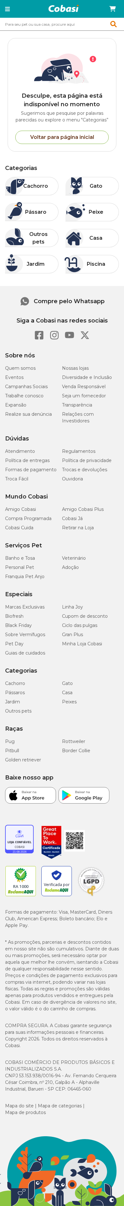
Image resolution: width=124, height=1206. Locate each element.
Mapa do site (19, 1106)
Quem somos (20, 368)
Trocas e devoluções (84, 470)
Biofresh (14, 616)
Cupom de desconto (85, 616)
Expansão (15, 405)
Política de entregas (27, 460)
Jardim (12, 702)
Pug (10, 741)
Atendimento (20, 451)
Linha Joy (72, 607)
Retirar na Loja (78, 528)
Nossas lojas (75, 368)
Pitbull (12, 750)
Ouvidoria (72, 479)
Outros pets (18, 711)
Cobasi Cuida (19, 528)
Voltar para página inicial (62, 137)
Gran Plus (72, 634)
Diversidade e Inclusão (87, 377)
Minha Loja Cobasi (82, 644)
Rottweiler (73, 741)
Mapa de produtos (25, 1112)
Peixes (69, 702)
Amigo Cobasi (20, 509)
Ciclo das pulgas (79, 625)
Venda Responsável (84, 386)
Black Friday (18, 625)
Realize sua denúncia (28, 414)
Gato (67, 683)
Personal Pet (19, 567)
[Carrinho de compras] (112, 9)
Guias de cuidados (25, 653)
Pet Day (14, 644)
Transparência (77, 405)
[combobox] (62, 24)
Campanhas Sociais (26, 386)
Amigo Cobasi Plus (83, 509)
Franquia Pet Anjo (25, 576)
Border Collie (76, 750)
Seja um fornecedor (84, 396)
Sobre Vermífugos (25, 634)
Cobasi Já (72, 518)
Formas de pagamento (31, 470)
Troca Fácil (16, 479)
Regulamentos (78, 451)
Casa (67, 692)
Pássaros (15, 692)
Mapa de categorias (60, 1106)
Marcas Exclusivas (25, 607)
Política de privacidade (87, 460)
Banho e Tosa (20, 558)
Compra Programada (28, 518)
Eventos (14, 377)
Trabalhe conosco (24, 396)
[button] (7, 9)
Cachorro (15, 683)
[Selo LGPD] (91, 896)
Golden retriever (23, 760)
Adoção (70, 567)
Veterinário (74, 558)
